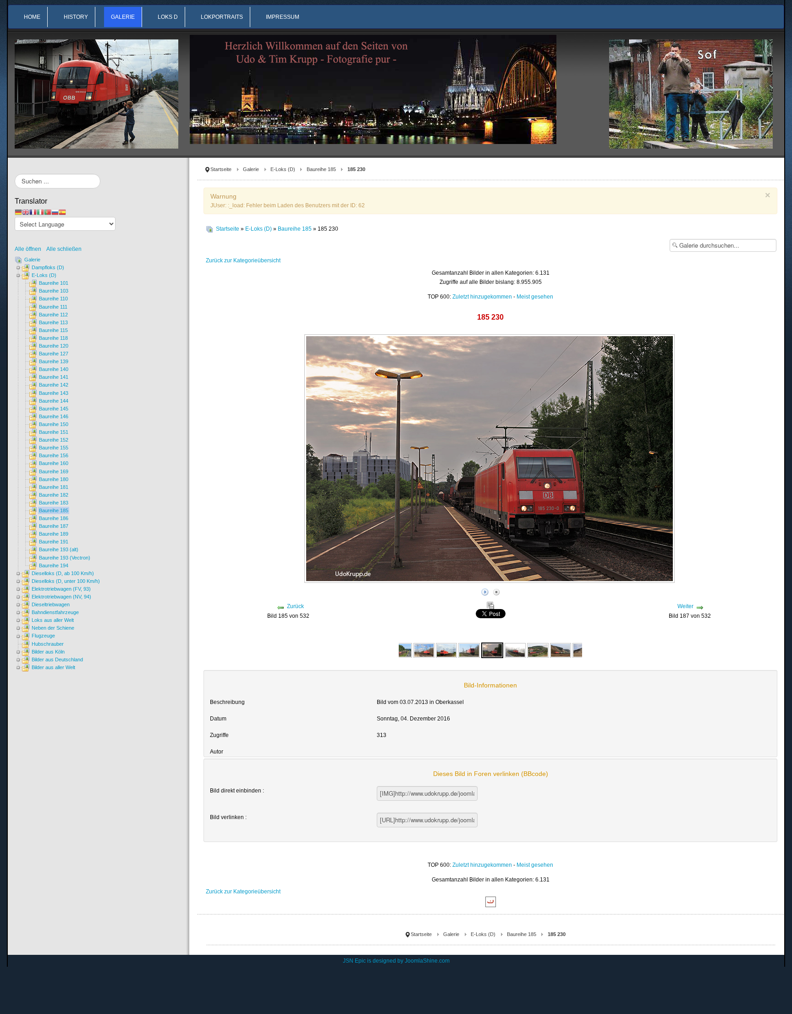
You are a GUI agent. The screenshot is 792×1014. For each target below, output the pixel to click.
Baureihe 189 (53, 534)
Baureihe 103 (53, 291)
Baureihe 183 (53, 502)
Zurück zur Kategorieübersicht (243, 260)
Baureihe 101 (53, 283)
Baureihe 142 (53, 385)
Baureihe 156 (53, 455)
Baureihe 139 (53, 361)
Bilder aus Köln (48, 651)
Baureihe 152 (53, 440)
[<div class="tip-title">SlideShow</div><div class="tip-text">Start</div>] (485, 590)
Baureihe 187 (53, 526)
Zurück (295, 606)
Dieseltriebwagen (51, 604)
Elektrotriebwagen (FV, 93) (61, 589)
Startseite (220, 169)
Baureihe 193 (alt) (58, 549)
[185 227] (423, 650)
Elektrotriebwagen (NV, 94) (61, 596)
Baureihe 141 (53, 377)
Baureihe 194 (53, 565)
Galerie (251, 169)
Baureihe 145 (53, 408)
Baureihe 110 (53, 298)
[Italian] (40, 212)
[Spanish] (62, 212)
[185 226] (401, 650)
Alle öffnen (30, 249)
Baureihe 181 (53, 487)
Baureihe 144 (53, 401)
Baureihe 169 (53, 471)
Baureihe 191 (53, 541)
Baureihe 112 (53, 314)
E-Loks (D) (282, 169)
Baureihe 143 (53, 393)
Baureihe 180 (53, 479)
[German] (18, 212)
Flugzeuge (43, 635)
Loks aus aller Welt (53, 620)
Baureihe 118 (53, 338)
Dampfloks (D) (48, 267)
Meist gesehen (535, 297)
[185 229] (446, 650)
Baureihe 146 (53, 416)
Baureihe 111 (53, 307)
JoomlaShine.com (427, 961)
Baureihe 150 (53, 424)
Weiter (685, 606)
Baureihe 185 (321, 169)
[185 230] (492, 650)
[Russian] (55, 212)
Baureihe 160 (53, 463)
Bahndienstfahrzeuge (55, 612)
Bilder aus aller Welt (53, 667)
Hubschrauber (48, 644)
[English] (25, 212)
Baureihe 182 (53, 495)
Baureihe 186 (53, 518)
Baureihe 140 (53, 369)
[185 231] (515, 650)
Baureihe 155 (53, 447)
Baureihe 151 (53, 432)
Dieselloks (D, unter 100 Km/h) (66, 581)
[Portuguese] (47, 212)
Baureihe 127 (53, 353)
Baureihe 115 (53, 330)
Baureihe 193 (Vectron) (64, 557)
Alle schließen (64, 249)
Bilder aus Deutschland (57, 659)
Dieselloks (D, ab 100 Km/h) (63, 573)
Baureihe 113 (53, 322)
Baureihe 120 (53, 346)
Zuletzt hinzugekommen (482, 297)
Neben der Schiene (53, 628)
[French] (33, 212)
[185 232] (560, 650)
